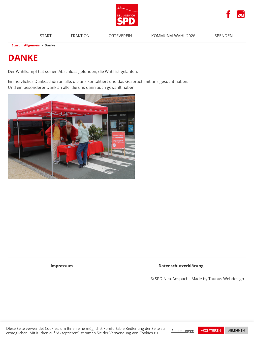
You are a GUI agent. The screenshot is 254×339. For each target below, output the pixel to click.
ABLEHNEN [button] (236, 330)
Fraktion (80, 35)
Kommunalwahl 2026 (173, 35)
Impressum (62, 266)
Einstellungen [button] (182, 330)
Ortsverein (120, 35)
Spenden (224, 35)
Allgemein (32, 45)
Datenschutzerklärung (181, 266)
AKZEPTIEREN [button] (211, 330)
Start (46, 35)
